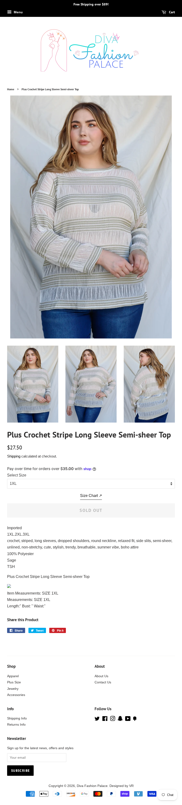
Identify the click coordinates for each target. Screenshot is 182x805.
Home (10, 89)
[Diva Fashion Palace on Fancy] (135, 719)
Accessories (16, 695)
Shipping (13, 456)
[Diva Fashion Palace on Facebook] (105, 719)
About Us (101, 676)
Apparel (13, 676)
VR (131, 786)
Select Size (16, 475)
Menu (18, 12)
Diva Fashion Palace (92, 786)
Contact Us (103, 682)
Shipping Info (17, 718)
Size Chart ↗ (91, 496)
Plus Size (14, 682)
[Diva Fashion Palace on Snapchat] (120, 719)
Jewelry (12, 689)
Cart (171, 12)
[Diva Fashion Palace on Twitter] (97, 719)
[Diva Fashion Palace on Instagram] (112, 719)
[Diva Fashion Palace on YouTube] (128, 719)
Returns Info (16, 724)
